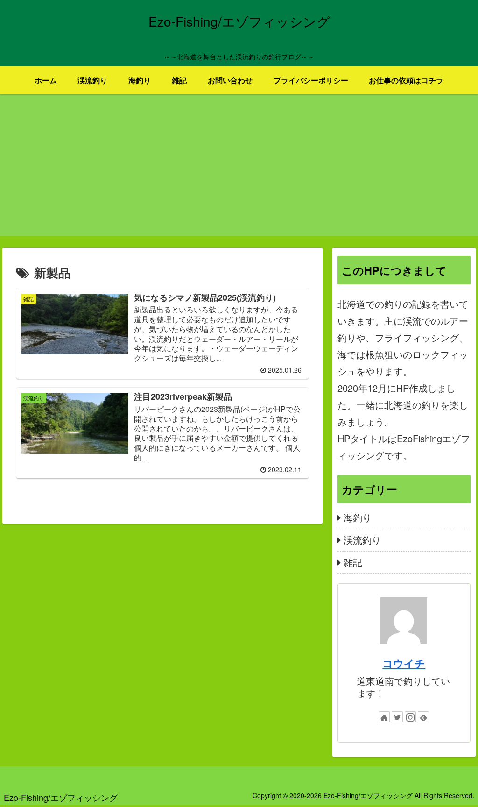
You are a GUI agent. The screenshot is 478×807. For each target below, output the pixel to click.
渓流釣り (362, 539)
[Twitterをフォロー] (397, 716)
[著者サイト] (384, 716)
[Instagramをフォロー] (410, 716)
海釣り (358, 517)
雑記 (353, 562)
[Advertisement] (239, 171)
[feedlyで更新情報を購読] (423, 716)
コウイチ (403, 663)
